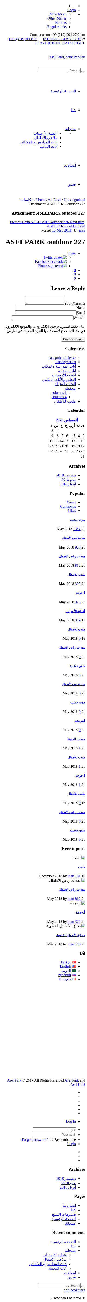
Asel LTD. (77, 1085)
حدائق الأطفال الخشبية (70, 935)
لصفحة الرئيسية (64, 1219)
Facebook (42, 262)
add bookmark (74, 1290)
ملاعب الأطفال (45, 138)
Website (79, 317)
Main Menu (58, 14)
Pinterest (44, 266)
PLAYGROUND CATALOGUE (60, 43)
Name (80, 308)
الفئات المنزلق (65, 384)
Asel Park (14, 1080)
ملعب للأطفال (65, 401)
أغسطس (67, 420)
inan (82, 230)
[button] (68, 1298)
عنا (73, 110)
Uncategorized (74, 200)
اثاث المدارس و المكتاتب (38, 142)
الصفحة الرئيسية (63, 91)
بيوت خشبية (77, 519)
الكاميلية (26, 200)
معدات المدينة (76, 739)
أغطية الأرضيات (45, 133)
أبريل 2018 (68, 484)
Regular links (57, 27)
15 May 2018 (62, 230)
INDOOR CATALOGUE (62, 39)
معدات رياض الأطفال (72, 556)
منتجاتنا (70, 129)
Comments (68, 506)
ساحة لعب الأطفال (73, 538)
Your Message (74, 303)
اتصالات (70, 165)
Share (72, 253)
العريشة (80, 720)
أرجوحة (80, 592)
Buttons (61, 22)
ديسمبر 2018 (66, 475)
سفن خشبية (77, 666)
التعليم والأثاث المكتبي (59, 380)
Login (71, 10)
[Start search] (83, 71)
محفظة (70, 388)
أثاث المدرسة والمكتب (59, 366)
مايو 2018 (68, 480)
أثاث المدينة (48, 147)
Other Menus (57, 18)
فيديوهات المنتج (64, 1214)
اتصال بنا (69, 1206)
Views (71, 502)
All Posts (54, 200)
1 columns (59, 393)
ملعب (81, 867)
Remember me (65, 1140)
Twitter (48, 257)
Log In (71, 1121)
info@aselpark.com (23, 39)
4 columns (59, 397)
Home (40, 200)
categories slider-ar (62, 358)
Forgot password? (35, 1140)
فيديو (72, 184)
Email (81, 313)
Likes (72, 511)
